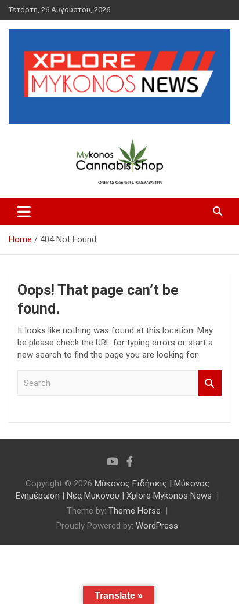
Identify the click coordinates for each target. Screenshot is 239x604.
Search (210, 383)
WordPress (157, 526)
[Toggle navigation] (24, 211)
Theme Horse (134, 510)
